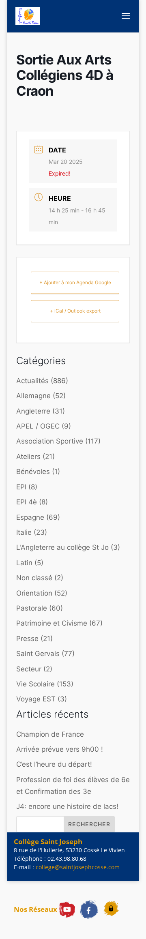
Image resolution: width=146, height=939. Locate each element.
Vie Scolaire (35, 684)
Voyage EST (36, 699)
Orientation (34, 593)
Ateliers (28, 456)
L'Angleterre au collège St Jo (62, 547)
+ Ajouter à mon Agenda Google (75, 282)
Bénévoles (33, 471)
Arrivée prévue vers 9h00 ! (59, 749)
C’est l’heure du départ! (54, 764)
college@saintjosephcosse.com (78, 867)
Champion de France (50, 734)
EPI (21, 487)
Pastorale (31, 608)
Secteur (28, 669)
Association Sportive (49, 441)
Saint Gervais (38, 654)
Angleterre (33, 411)
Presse (27, 639)
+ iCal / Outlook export (75, 311)
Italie (24, 532)
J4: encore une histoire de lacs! (67, 806)
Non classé (34, 578)
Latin (24, 563)
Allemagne (33, 396)
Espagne (30, 517)
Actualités (32, 381)
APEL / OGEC (38, 426)
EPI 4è (26, 502)
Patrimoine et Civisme (51, 623)
